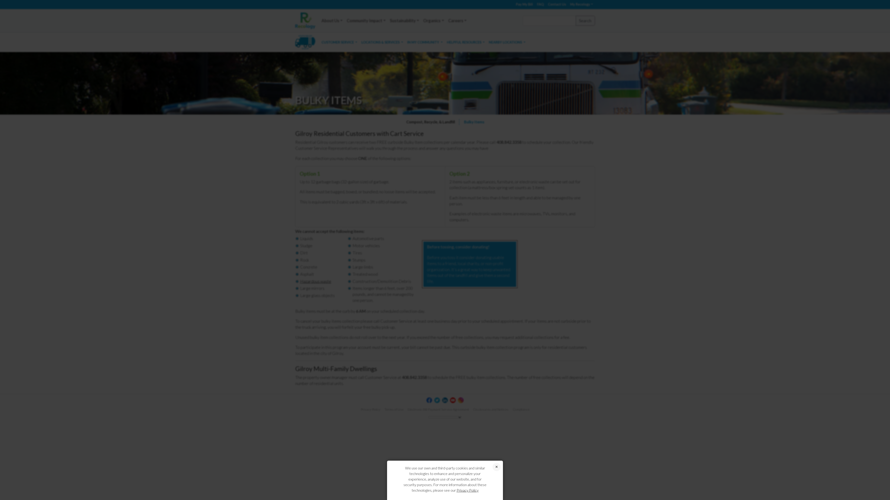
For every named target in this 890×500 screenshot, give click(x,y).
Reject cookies (497, 467)
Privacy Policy (468, 490)
